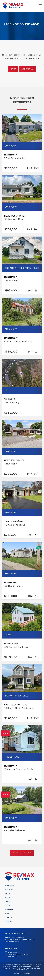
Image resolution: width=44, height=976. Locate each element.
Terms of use (28, 968)
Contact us (27, 69)
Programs (9, 909)
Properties (9, 886)
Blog (7, 913)
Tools (7, 905)
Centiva (26, 973)
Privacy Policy (17, 968)
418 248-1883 (13, 956)
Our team (9, 889)
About (7, 893)
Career (8, 901)
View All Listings (22, 853)
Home (13, 69)
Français (8, 921)
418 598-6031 (13, 942)
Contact (8, 917)
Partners (8, 897)
